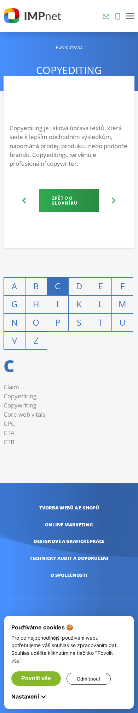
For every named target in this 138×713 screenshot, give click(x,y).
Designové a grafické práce (69, 541)
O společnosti (69, 575)
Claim (11, 387)
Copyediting (20, 396)
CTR (9, 442)
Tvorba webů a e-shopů (69, 508)
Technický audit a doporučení (69, 558)
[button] (130, 16)
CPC (9, 423)
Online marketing (69, 525)
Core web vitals (24, 414)
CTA (9, 433)
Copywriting (20, 405)
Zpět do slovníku (64, 200)
